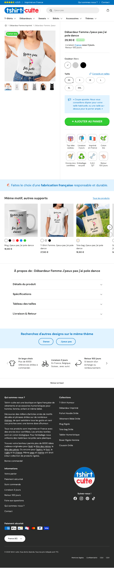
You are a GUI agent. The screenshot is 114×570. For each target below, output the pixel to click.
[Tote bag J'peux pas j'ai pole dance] (93, 220)
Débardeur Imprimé (68, 408)
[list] (30, 56)
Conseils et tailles (101, 73)
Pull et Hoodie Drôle (68, 413)
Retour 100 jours (12, 495)
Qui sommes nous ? (88, 2)
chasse (18, 452)
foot (48, 449)
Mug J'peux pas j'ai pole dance (19, 245)
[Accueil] (5, 25)
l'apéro (39, 449)
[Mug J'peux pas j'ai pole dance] (21, 220)
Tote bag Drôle (66, 429)
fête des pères (11, 449)
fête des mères (43, 446)
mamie (41, 452)
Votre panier (10, 473)
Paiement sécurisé (13, 479)
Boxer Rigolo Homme (69, 440)
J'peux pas (66, 341)
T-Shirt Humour (66, 402)
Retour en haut (57, 383)
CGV (108, 558)
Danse (46, 341)
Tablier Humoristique (69, 434)
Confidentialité (91, 558)
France (78, 45)
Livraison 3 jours (12, 489)
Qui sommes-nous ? (14, 505)
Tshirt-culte (15, 552)
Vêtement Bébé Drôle (69, 418)
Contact (105, 2)
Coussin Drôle (66, 445)
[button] (108, 10)
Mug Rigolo (64, 424)
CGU (101, 558)
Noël (30, 446)
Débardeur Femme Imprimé (21, 25)
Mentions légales (78, 558)
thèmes (8, 420)
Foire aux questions (14, 500)
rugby (7, 452)
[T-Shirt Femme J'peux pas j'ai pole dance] (57, 220)
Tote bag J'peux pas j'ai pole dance (89, 247)
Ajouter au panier (88, 121)
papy (32, 452)
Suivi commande (12, 484)
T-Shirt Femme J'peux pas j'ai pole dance (57, 247)
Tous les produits (101, 198)
